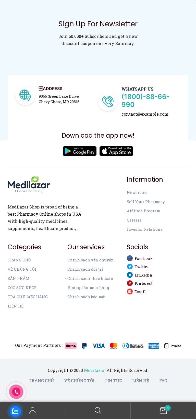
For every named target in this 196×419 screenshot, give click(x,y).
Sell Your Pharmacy (146, 201)
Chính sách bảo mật (86, 296)
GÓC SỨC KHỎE (22, 287)
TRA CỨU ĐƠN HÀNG (28, 296)
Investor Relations (145, 229)
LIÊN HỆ (16, 305)
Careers (134, 220)
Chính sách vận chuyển (90, 259)
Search (98, 410)
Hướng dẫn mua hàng (88, 287)
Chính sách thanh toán (90, 278)
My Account (32, 410)
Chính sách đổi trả (85, 269)
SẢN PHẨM (18, 278)
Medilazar (94, 370)
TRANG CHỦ (19, 259)
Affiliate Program (143, 210)
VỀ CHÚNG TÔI (22, 269)
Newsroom (137, 192)
